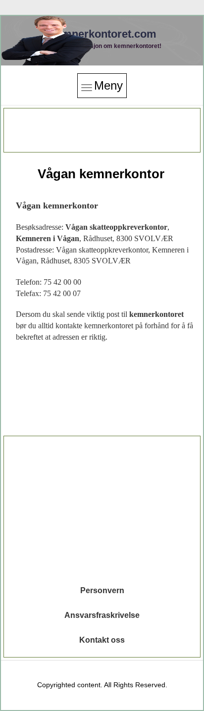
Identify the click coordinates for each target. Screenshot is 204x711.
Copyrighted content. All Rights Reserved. (102, 685)
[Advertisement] (102, 130)
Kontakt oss (102, 640)
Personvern (102, 590)
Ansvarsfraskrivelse (102, 615)
